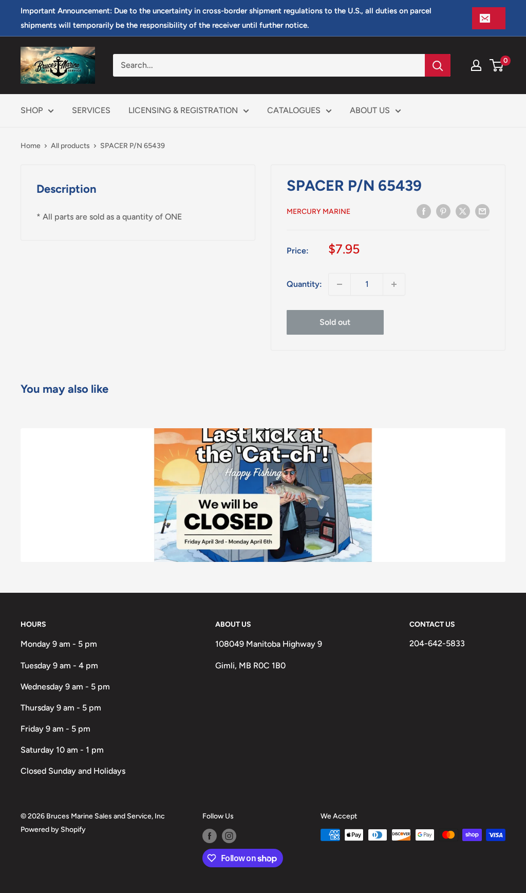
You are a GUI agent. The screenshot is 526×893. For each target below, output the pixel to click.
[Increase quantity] (394, 284)
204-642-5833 (437, 643)
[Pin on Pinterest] (443, 210)
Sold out (335, 322)
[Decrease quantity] (339, 284)
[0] (497, 65)
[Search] (437, 65)
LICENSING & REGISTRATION (183, 110)
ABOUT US (370, 110)
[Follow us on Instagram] (229, 836)
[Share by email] (482, 210)
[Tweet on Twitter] (463, 210)
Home (31, 145)
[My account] (476, 65)
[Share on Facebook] (424, 210)
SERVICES (91, 110)
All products (70, 145)
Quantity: (304, 284)
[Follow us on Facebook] (209, 836)
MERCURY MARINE (318, 211)
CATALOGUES (294, 110)
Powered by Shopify (53, 829)
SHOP (32, 110)
